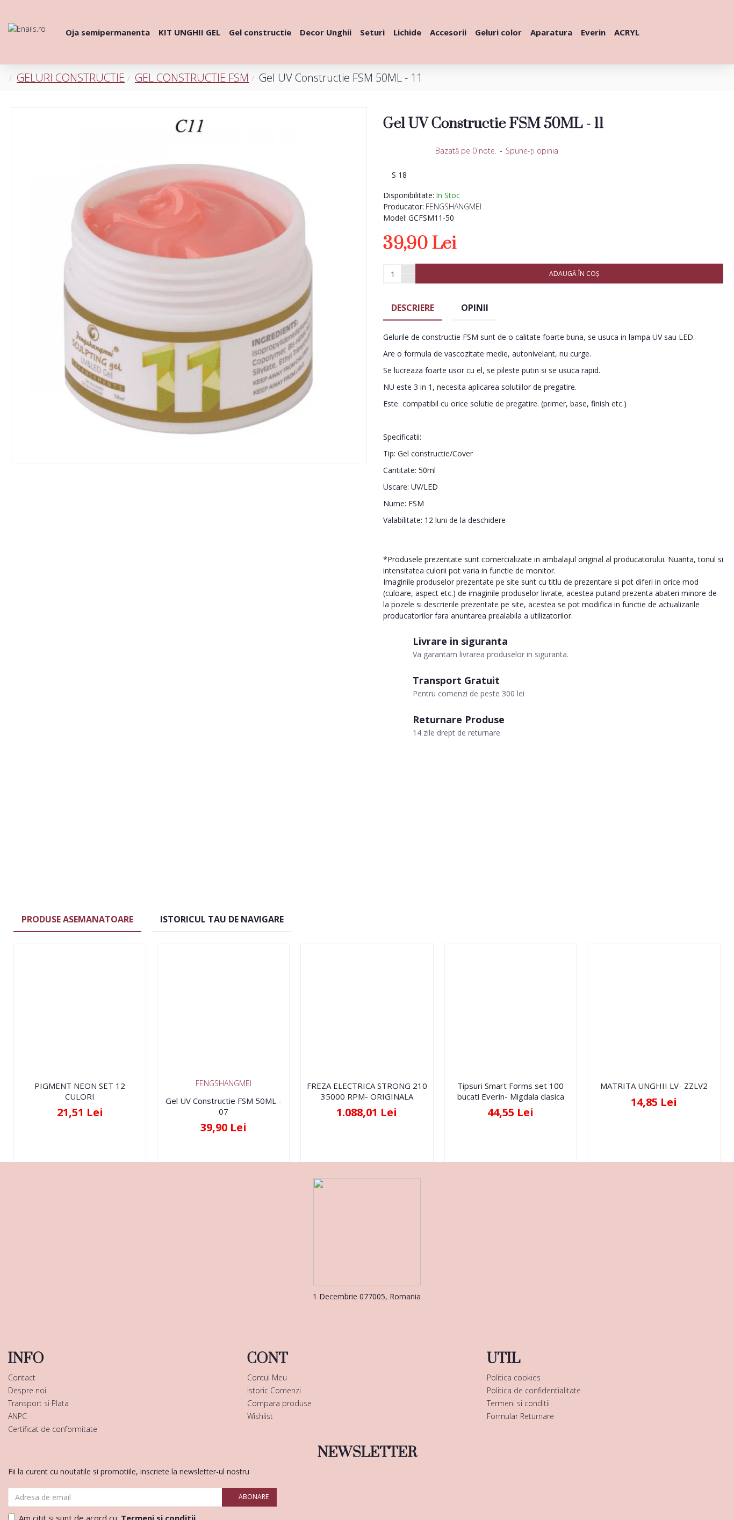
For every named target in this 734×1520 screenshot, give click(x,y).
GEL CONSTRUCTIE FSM (192, 77)
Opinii (474, 308)
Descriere (412, 308)
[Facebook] (350, 1318)
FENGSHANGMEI (453, 206)
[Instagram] (383, 1318)
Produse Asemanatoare (77, 919)
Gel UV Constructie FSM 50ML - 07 (223, 1106)
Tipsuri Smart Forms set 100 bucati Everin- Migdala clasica (510, 1091)
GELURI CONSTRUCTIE (71, 77)
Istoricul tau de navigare (222, 919)
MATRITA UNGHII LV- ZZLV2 (654, 1086)
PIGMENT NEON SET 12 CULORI (79, 1091)
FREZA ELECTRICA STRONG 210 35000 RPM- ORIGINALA (367, 1091)
